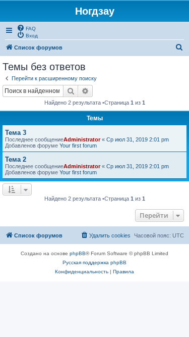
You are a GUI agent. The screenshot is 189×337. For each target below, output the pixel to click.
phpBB (78, 253)
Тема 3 (15, 132)
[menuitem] (26, 27)
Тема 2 (15, 159)
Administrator (82, 139)
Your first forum (78, 145)
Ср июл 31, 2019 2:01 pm (137, 139)
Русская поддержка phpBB (94, 262)
